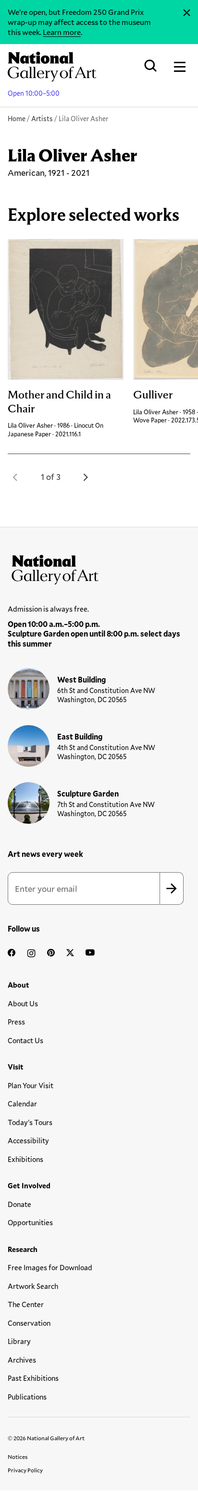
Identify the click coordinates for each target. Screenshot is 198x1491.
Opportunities (30, 1222)
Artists (42, 118)
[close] (186, 13)
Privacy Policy (25, 1470)
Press (16, 1021)
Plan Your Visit (30, 1085)
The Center (26, 1304)
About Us (23, 1003)
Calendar (22, 1103)
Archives (22, 1360)
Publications (27, 1396)
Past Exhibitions (33, 1378)
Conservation (29, 1323)
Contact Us (25, 1040)
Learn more (62, 32)
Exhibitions (25, 1159)
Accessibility (28, 1140)
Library (19, 1341)
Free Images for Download (50, 1267)
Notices (18, 1456)
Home (16, 118)
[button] (15, 477)
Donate (19, 1204)
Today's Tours (30, 1122)
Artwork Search (33, 1286)
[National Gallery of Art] (99, 567)
